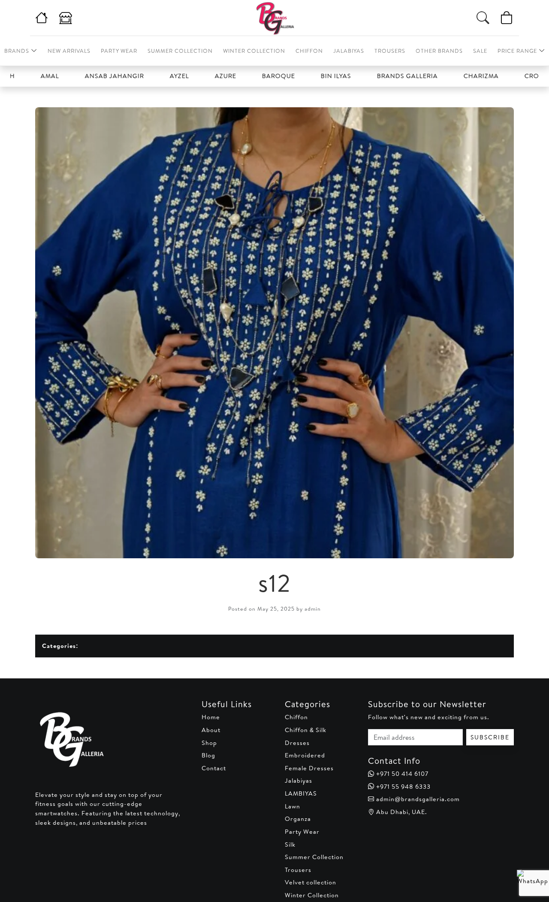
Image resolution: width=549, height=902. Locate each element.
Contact (214, 768)
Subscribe (490, 737)
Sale (480, 50)
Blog (208, 755)
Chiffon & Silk (305, 730)
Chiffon (309, 50)
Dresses (297, 743)
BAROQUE (252, 76)
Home (211, 717)
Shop (209, 743)
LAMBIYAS (301, 793)
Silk (290, 844)
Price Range (517, 50)
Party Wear (119, 50)
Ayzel (153, 76)
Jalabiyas (348, 50)
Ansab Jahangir (88, 76)
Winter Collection (254, 50)
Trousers (389, 50)
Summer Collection (180, 50)
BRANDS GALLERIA (381, 76)
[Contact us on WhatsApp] (528, 881)
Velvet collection (310, 882)
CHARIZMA (455, 76)
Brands (16, 50)
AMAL (24, 76)
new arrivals (69, 50)
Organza (298, 818)
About (211, 730)
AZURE (200, 76)
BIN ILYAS (310, 76)
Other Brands (439, 50)
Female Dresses (309, 768)
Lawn (292, 806)
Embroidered (305, 755)
